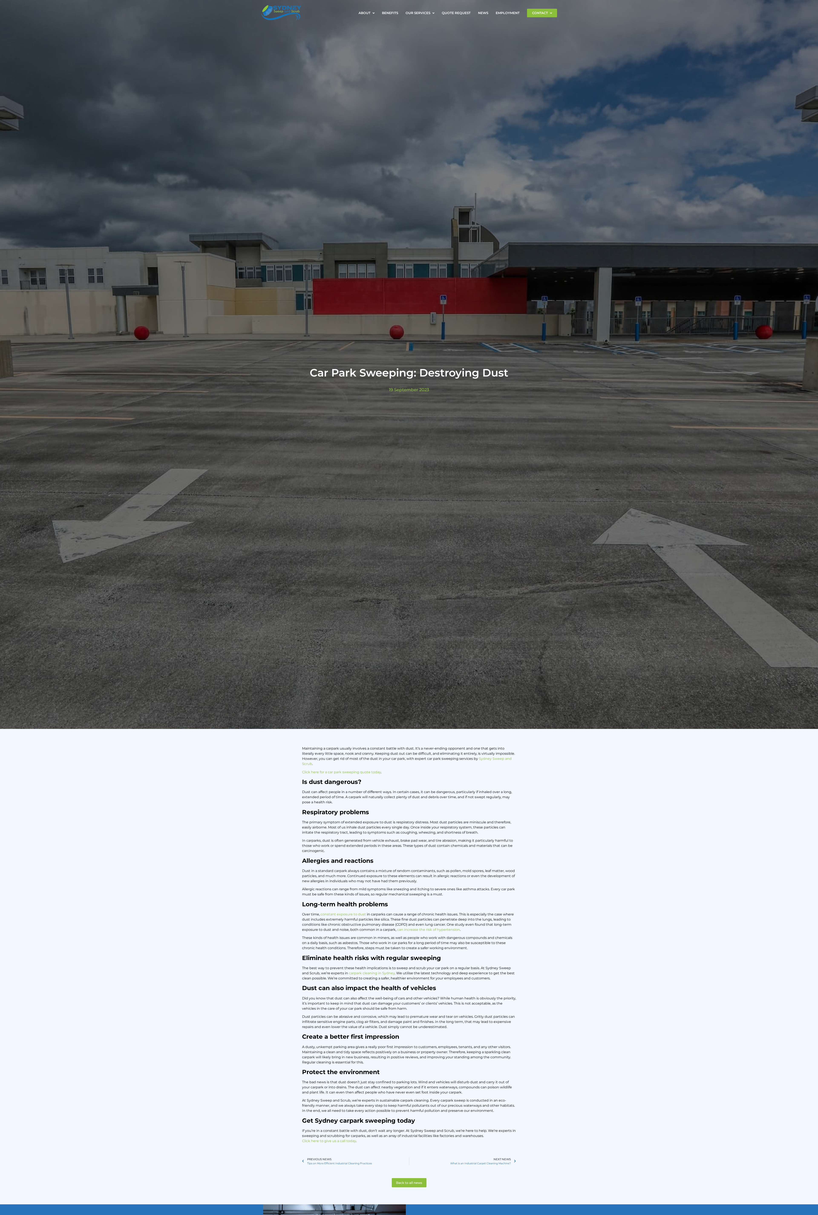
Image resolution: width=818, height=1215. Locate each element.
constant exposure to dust (343, 914)
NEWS (483, 13)
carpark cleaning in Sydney (372, 973)
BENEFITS (390, 13)
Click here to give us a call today (329, 1141)
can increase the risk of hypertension (428, 930)
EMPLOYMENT (508, 13)
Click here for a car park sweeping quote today (341, 772)
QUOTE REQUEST (456, 13)
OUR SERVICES (418, 13)
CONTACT (540, 13)
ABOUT (364, 13)
